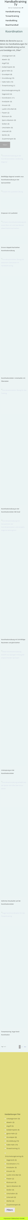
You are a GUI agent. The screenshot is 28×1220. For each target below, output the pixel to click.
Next (25, 1046)
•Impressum (7, 1218)
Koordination (8, 98)
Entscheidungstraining (11, 90)
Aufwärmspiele (8, 67)
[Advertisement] (14, 1068)
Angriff (5, 63)
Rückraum (6, 116)
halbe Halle (7, 82)
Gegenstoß (7, 94)
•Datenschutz (15, 1218)
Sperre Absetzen (9, 120)
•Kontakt (21, 1218)
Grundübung (8, 78)
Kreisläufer (7, 101)
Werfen (5, 135)
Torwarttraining (8, 86)
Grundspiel (7, 74)
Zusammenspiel (8, 139)
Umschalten (7, 128)
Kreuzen (6, 105)
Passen (5, 113)
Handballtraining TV (16, 3)
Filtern (5, 145)
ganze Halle (7, 71)
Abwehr (6, 59)
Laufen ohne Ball (9, 109)
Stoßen (5, 124)
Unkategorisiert (8, 56)
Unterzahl (6, 131)
